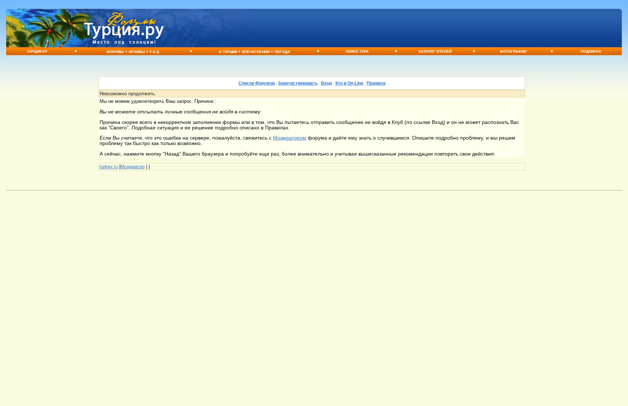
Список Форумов (256, 83)
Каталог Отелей (435, 51)
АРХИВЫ (137, 52)
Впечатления (256, 52)
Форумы (115, 52)
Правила (376, 83)
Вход (326, 83)
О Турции (228, 52)
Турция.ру (37, 51)
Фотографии (513, 51)
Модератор (132, 166)
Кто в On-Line (349, 83)
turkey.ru (109, 166)
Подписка (591, 51)
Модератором (289, 138)
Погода (282, 52)
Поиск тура (357, 51)
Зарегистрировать (298, 83)
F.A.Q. (155, 52)
